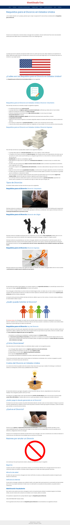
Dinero (41, 7)
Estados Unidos (11, 320)
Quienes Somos (33, 522)
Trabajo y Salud (35, 7)
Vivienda (59, 7)
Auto (55, 7)
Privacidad (36, 523)
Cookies (39, 523)
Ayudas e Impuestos (48, 7)
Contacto (38, 522)
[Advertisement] (35, 27)
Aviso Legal (31, 523)
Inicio (10, 7)
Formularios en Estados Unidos (24, 7)
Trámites (14, 7)
